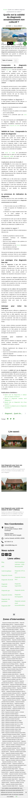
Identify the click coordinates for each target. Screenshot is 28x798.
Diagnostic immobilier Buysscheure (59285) (15, 641)
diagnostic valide (8, 156)
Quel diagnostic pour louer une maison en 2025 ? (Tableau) (11, 466)
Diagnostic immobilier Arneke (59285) (10, 622)
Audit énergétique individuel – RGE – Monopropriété (20, 564)
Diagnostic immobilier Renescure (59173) (11, 700)
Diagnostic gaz (6, 590)
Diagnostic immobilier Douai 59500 (13, 746)
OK (16, 796)
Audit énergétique (6, 571)
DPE (3, 566)
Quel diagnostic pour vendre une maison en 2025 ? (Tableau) (12, 509)
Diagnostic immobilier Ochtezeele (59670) (11, 693)
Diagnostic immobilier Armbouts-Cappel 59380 (15, 732)
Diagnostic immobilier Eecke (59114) (10, 653)
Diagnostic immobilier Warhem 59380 (14, 784)
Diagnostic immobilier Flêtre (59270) (14, 658)
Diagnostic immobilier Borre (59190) (10, 636)
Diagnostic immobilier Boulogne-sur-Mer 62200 (12, 739)
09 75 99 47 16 (9, 541)
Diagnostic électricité (7, 579)
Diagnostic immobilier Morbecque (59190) (11, 686)
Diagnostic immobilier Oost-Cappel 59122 (12, 767)
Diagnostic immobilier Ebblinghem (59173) (12, 651)
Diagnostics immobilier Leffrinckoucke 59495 (15, 760)
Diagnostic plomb (19, 590)
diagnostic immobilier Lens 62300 (9, 761)
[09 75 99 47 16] (2, 542)
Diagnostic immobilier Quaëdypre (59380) (15, 698)
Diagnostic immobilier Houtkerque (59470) (12, 672)
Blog (3, 562)
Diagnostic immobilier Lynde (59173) (14, 679)
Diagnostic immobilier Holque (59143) (14, 669)
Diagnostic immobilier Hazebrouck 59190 (11, 755)
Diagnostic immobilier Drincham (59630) (14, 650)
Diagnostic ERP (6, 605)
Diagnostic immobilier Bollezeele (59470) (15, 634)
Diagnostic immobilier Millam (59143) (18, 684)
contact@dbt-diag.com (11, 545)
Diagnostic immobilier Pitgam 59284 (10, 768)
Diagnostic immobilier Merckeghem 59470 (17, 765)
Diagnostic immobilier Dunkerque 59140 (10, 748)
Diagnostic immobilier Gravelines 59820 (14, 753)
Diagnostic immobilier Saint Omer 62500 (17, 773)
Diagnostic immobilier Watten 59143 (10, 786)
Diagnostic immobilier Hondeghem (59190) (12, 670)
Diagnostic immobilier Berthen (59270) (14, 627)
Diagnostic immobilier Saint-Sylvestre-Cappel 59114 (13, 777)
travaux (18, 245)
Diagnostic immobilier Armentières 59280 (11, 734)
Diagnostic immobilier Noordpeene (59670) (15, 691)
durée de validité (10, 152)
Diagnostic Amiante (7, 575)
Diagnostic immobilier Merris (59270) (10, 681)
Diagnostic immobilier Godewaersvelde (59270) (13, 660)
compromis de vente (14, 125)
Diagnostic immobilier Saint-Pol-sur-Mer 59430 (13, 775)
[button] (2, 43)
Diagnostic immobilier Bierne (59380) (10, 629)
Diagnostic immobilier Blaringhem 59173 (14, 737)
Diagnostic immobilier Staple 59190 (9, 779)
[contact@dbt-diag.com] (2, 545)
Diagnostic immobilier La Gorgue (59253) (11, 662)
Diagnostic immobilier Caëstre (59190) (11, 643)
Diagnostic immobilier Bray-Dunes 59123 (11, 741)
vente (25, 114)
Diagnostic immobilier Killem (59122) (10, 674)
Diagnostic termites (7, 595)
